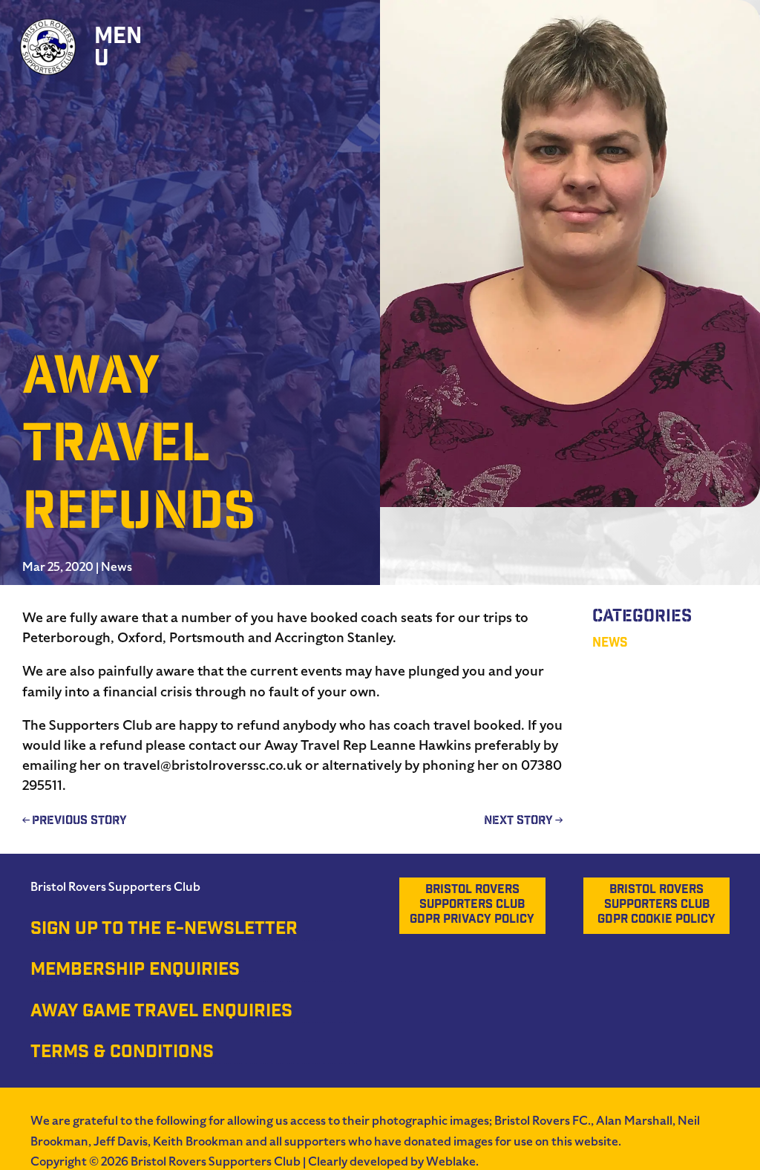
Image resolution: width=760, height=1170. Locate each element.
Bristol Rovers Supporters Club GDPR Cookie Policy (656, 905)
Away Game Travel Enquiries (161, 1012)
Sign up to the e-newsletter (164, 930)
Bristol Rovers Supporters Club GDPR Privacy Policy (472, 905)
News (116, 567)
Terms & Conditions (122, 1053)
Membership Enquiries (135, 971)
